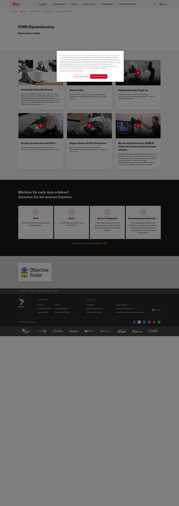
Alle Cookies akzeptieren (98, 76)
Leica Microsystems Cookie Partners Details (71, 71)
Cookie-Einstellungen (81, 76)
